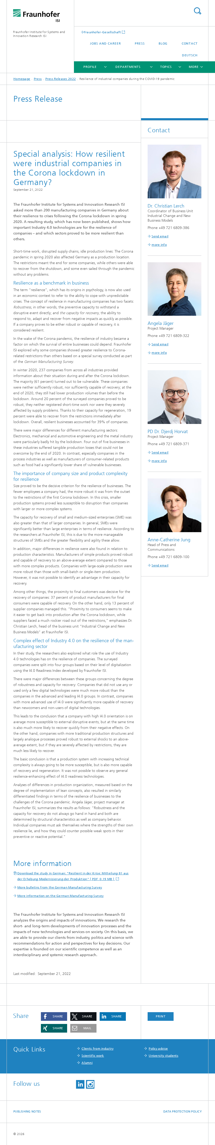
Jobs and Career (105, 43)
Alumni (87, 1063)
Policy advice (158, 1048)
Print (161, 1016)
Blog (163, 43)
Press (140, 43)
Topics (166, 67)
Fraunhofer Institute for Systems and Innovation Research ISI (39, 34)
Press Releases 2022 (60, 79)
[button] (54, 1016)
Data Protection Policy (182, 1111)
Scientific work (93, 1055)
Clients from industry (98, 1048)
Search (197, 11)
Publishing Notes (27, 1111)
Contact (190, 43)
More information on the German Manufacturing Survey (60, 896)
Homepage (21, 79)
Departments (128, 67)
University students (163, 1055)
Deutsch (190, 55)
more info (159, 245)
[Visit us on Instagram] (90, 1084)
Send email (160, 236)
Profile (90, 67)
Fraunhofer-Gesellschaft (102, 32)
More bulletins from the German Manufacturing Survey (59, 887)
